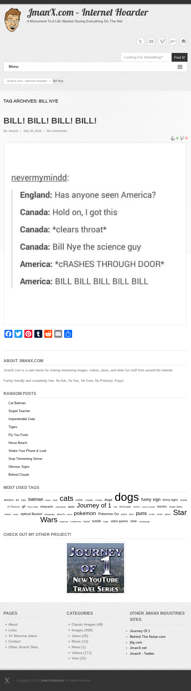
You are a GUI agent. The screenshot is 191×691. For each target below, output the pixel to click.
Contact (14, 641)
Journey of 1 (94, 505)
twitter (105, 521)
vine (133, 521)
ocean (15, 514)
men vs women (148, 507)
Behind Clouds (18, 474)
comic (79, 499)
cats (66, 498)
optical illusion (31, 514)
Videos (77, 653)
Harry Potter (33, 507)
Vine (75, 658)
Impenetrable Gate (21, 419)
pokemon (85, 513)
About (13, 624)
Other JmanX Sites (23, 647)
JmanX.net (138, 648)
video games (119, 521)
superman (64, 521)
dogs (127, 497)
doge (108, 500)
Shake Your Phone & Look (27, 451)
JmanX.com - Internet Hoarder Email (183, 41)
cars (55, 500)
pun (131, 514)
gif (23, 506)
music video (176, 506)
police (124, 514)
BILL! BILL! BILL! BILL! (50, 120)
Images (77, 630)
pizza (69, 514)
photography (50, 514)
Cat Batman (17, 403)
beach (48, 500)
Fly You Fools (18, 435)
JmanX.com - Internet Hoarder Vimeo (162, 41)
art (17, 499)
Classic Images (84, 624)
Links (12, 630)
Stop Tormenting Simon (25, 459)
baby (23, 500)
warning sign (144, 521)
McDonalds (125, 506)
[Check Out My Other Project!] (95, 568)
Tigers (12, 427)
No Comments (57, 131)
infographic (46, 506)
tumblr (96, 521)
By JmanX (10, 131)
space (168, 514)
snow (159, 514)
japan (71, 506)
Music (76, 641)
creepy (98, 500)
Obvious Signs (19, 467)
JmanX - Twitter (142, 653)
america (8, 499)
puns (141, 513)
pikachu (61, 514)
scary (152, 514)
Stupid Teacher (19, 411)
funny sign (150, 499)
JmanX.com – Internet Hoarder (87, 12)
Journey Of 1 (140, 631)
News (76, 647)
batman (35, 499)
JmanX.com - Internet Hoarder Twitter (141, 41)
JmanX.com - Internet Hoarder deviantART (173, 41)
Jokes (76, 636)
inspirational (61, 507)
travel (87, 521)
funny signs (170, 500)
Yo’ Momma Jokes (22, 636)
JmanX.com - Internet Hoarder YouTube (151, 41)
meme (136, 506)
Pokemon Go (108, 514)
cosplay (89, 500)
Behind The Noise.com (148, 637)
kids (115, 507)
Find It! (179, 57)
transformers (75, 521)
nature (7, 514)
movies (162, 506)
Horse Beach (17, 443)
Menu (13, 66)
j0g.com (136, 642)
